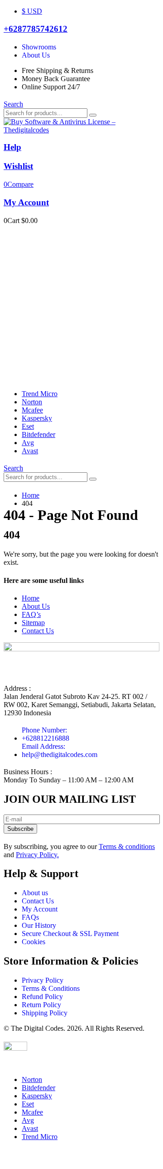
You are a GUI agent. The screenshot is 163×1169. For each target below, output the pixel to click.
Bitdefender (38, 434)
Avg (28, 442)
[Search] (92, 115)
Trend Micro (40, 394)
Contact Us (38, 631)
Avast (30, 451)
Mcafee (32, 410)
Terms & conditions (127, 846)
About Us (36, 606)
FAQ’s (31, 614)
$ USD (32, 11)
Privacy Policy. (37, 855)
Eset (28, 426)
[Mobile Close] (9, 1064)
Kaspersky (37, 418)
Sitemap (33, 622)
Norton (32, 402)
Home (30, 598)
